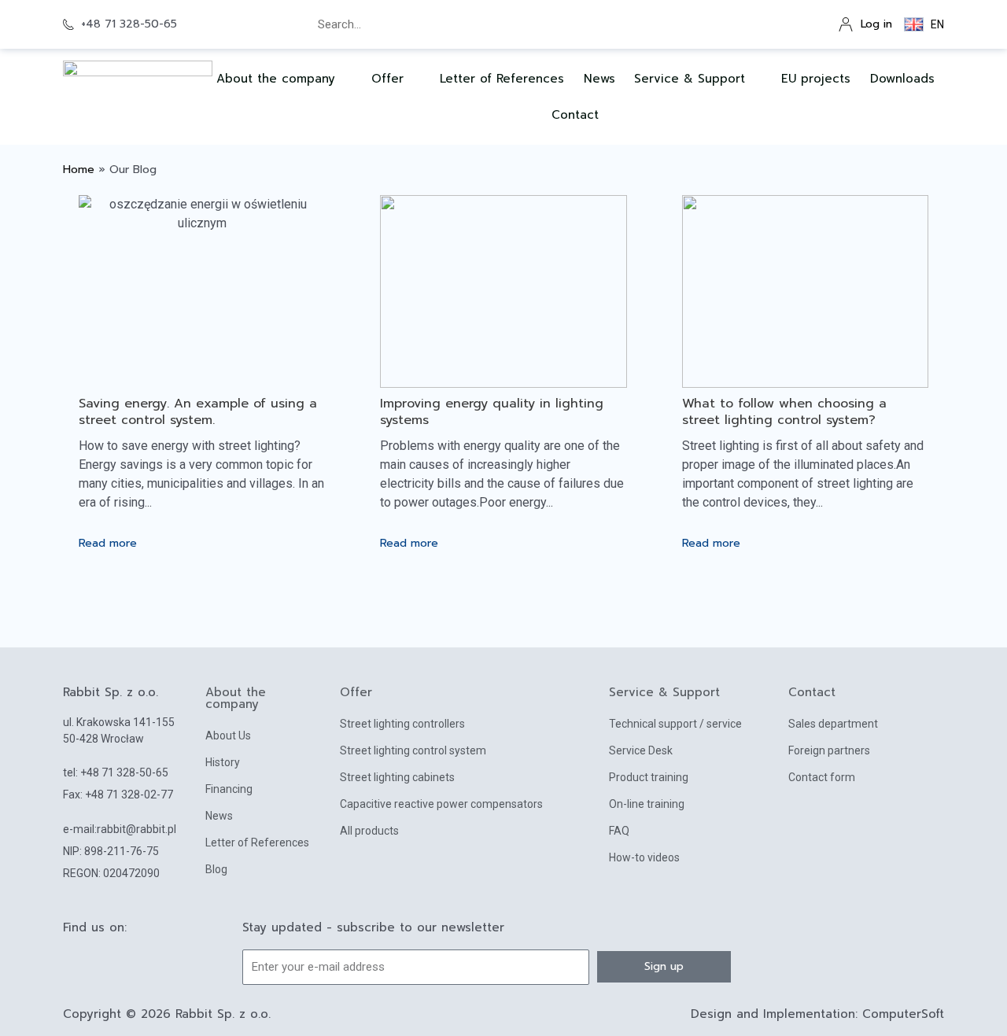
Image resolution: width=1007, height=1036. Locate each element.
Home (78, 169)
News (599, 78)
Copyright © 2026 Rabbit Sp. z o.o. (167, 1014)
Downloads (902, 78)
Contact (575, 115)
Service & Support (689, 78)
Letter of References (502, 78)
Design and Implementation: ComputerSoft (817, 1014)
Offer (387, 78)
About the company (235, 698)
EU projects (815, 78)
